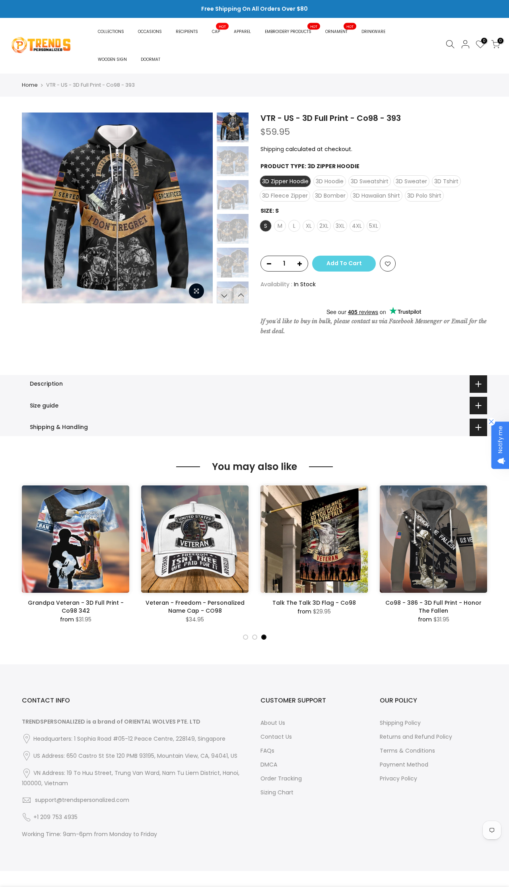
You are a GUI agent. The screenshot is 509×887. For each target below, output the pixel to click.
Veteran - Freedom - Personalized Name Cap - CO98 (195, 607)
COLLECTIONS (111, 32)
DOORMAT (150, 59)
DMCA (268, 765)
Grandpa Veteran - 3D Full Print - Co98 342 (76, 607)
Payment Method (404, 765)
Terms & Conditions (407, 751)
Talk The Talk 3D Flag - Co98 (314, 603)
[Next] (198, 208)
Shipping (272, 149)
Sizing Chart (276, 792)
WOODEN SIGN (112, 59)
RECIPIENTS (187, 32)
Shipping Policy (400, 723)
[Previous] (35, 208)
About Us (272, 723)
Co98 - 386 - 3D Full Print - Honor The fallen (433, 607)
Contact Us (276, 737)
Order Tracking (281, 778)
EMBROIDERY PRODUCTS (291, 29)
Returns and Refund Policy (416, 737)
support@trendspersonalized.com (82, 800)
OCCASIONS (150, 32)
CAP (219, 29)
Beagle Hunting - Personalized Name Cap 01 (68, 854)
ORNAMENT (339, 29)
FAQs (267, 751)
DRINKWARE (373, 32)
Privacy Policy (398, 778)
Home (30, 85)
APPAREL (242, 32)
